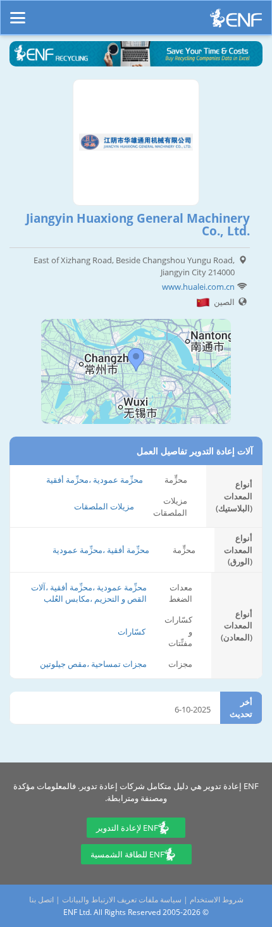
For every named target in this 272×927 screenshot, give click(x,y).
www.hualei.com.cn (198, 286)
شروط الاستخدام (217, 899)
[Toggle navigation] (17, 12)
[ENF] (236, 21)
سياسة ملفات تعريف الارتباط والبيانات (122, 899)
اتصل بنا (41, 899)
